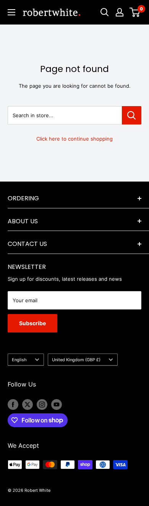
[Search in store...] (131, 115)
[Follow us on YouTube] (56, 404)
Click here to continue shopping (74, 139)
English (19, 359)
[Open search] (104, 12)
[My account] (119, 12)
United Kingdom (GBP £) (76, 359)
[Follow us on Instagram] (42, 404)
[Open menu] (11, 12)
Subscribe (32, 323)
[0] (135, 12)
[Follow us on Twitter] (27, 404)
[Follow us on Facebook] (13, 404)
